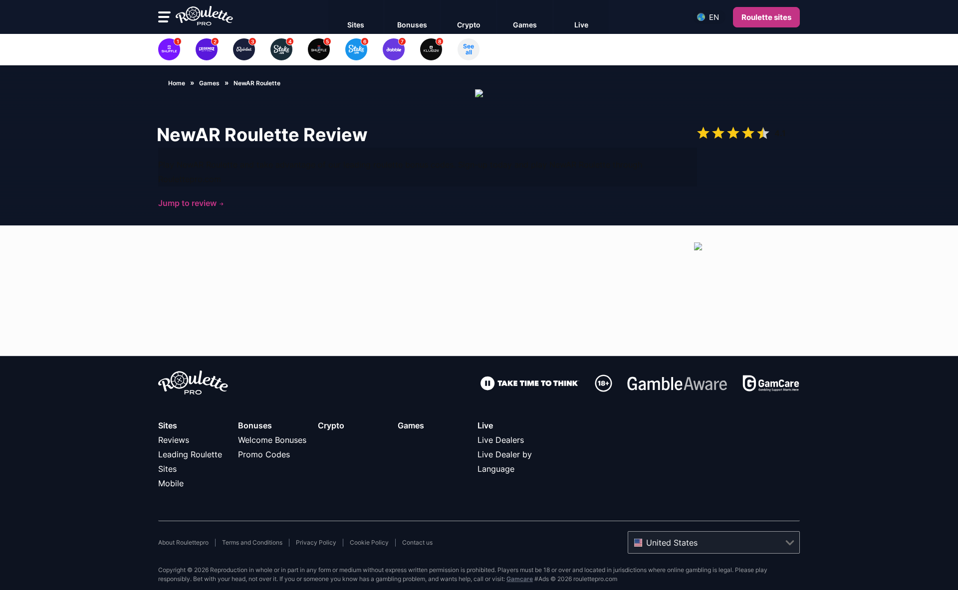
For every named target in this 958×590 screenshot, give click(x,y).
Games (411, 425)
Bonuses (255, 425)
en (714, 17)
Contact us (417, 542)
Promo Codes (264, 454)
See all (468, 49)
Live (485, 425)
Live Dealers (501, 440)
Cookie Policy (369, 542)
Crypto (331, 425)
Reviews (173, 440)
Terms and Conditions (252, 542)
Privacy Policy (316, 542)
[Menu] (164, 17)
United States (672, 543)
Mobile (171, 483)
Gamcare (519, 579)
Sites (167, 425)
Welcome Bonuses (272, 440)
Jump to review (188, 203)
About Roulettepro (183, 542)
